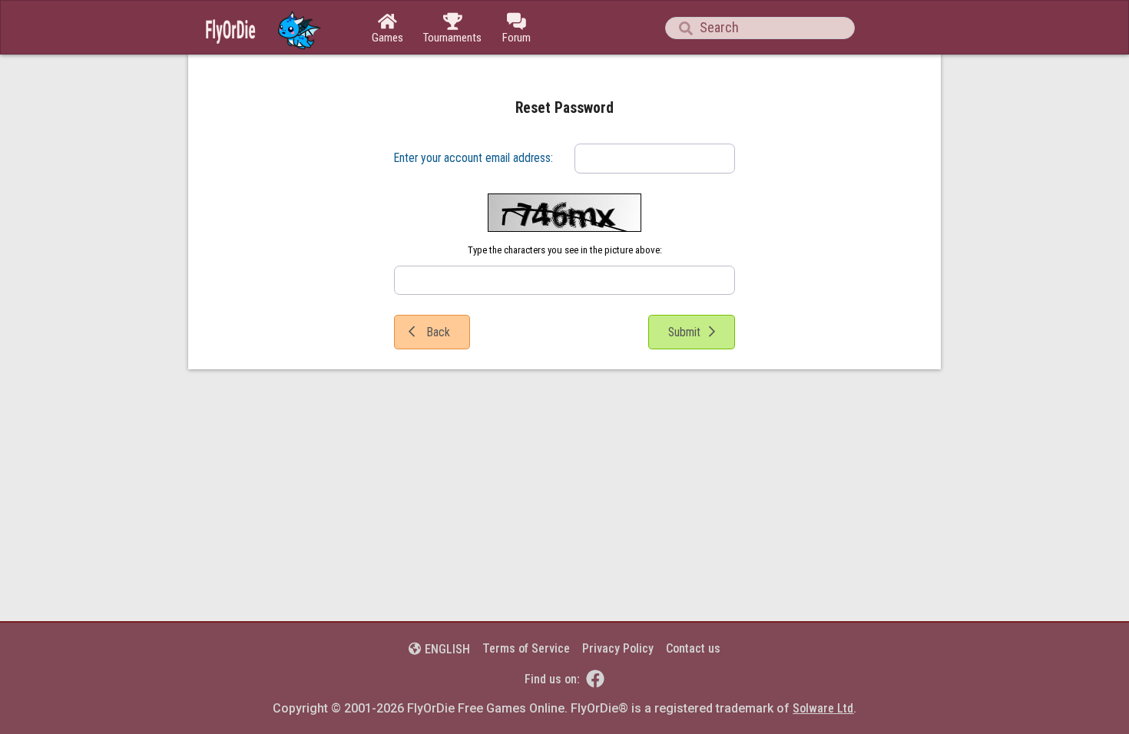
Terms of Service (526, 648)
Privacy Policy (618, 648)
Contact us (693, 648)
